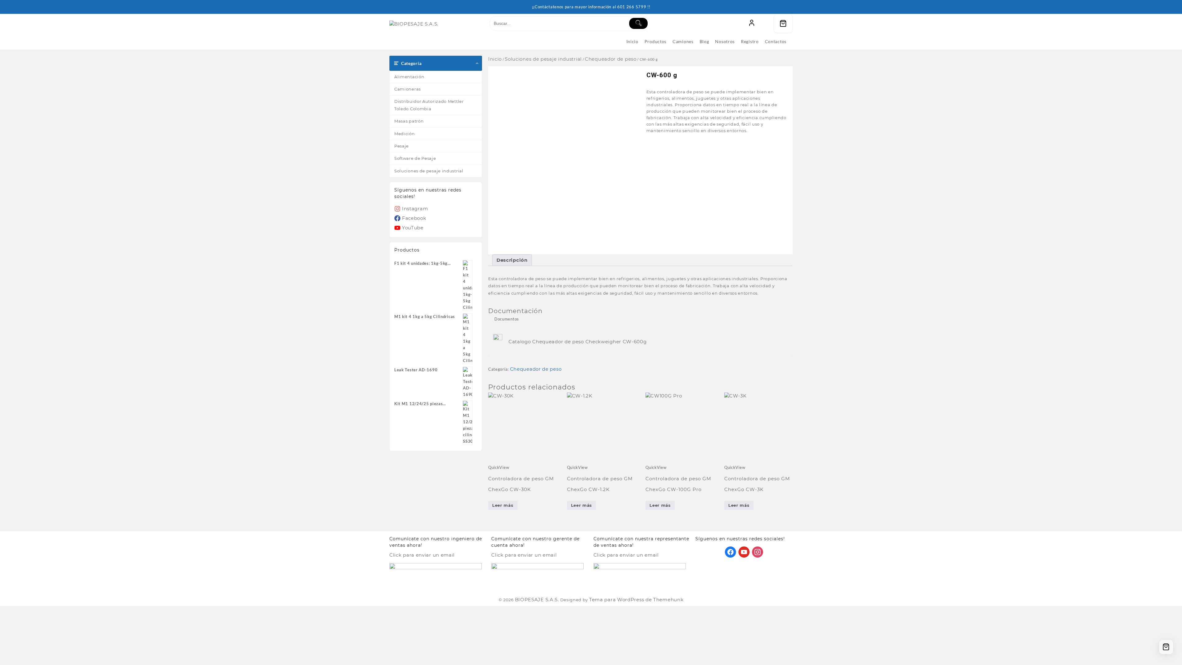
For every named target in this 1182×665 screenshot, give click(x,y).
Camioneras (407, 89)
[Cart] (783, 23)
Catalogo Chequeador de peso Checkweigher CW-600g (578, 342)
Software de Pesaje (415, 158)
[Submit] (638, 23)
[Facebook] (730, 551)
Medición (404, 133)
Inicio (495, 59)
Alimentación (409, 76)
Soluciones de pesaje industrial (429, 170)
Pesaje (401, 145)
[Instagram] (757, 551)
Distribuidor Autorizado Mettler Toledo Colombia (429, 105)
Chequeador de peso (611, 59)
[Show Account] (752, 23)
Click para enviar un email (422, 555)
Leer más (502, 505)
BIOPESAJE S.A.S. (537, 600)
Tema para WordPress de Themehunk (636, 600)
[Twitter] (744, 551)
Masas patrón (409, 121)
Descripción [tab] (512, 260)
